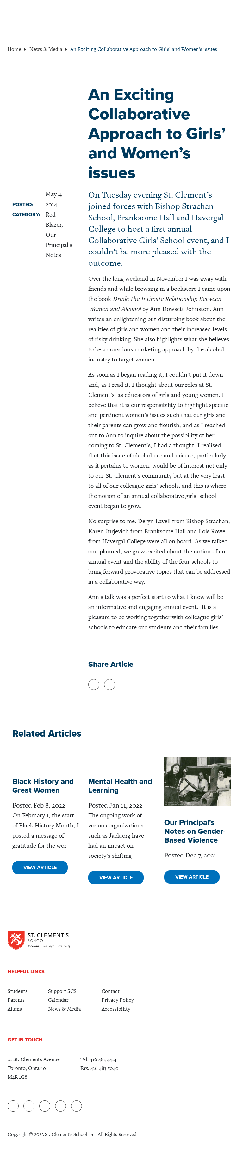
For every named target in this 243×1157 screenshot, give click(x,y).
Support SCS (62, 991)
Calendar (58, 1000)
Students (18, 991)
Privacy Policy (118, 1000)
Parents (16, 1000)
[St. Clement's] (39, 940)
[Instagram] (76, 1106)
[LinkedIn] (13, 1106)
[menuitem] (18, 991)
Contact (111, 991)
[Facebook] (28, 1106)
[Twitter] (44, 1106)
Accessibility (116, 1008)
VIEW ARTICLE (40, 867)
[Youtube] (60, 1106)
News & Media (64, 1008)
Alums (15, 1008)
